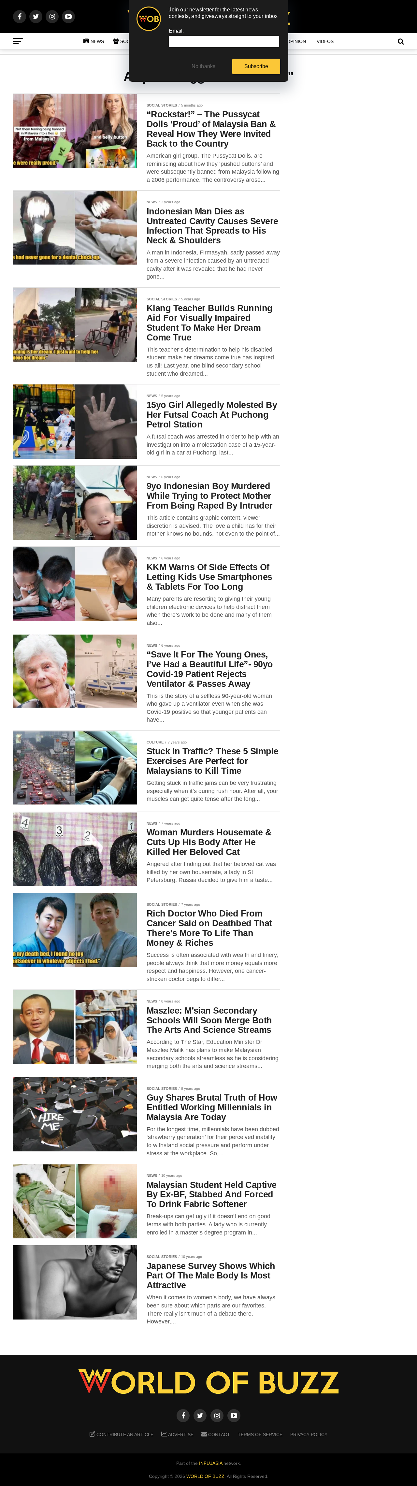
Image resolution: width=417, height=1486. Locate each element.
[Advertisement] (352, 196)
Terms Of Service (260, 1434)
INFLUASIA (210, 1463)
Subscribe (256, 66)
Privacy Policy (308, 1434)
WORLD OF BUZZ (205, 1476)
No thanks (204, 66)
